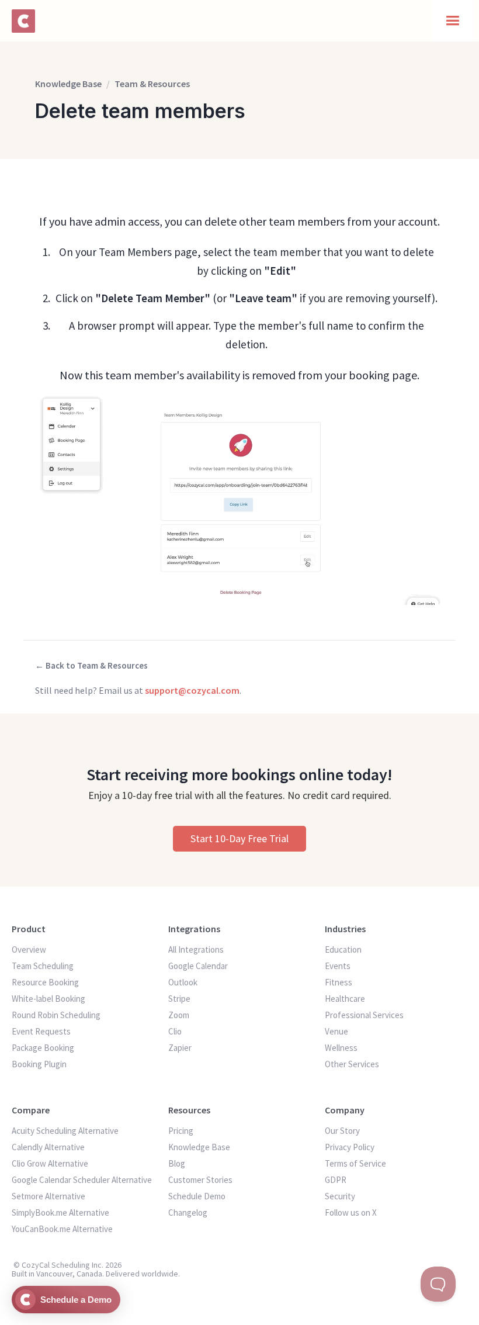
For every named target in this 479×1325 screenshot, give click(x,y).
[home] (24, 21)
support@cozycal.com (192, 690)
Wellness (341, 1047)
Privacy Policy (349, 1147)
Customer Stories (200, 1179)
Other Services (352, 1064)
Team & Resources (152, 83)
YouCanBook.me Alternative (62, 1228)
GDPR (335, 1179)
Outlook (182, 982)
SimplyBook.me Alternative (60, 1212)
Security (340, 1196)
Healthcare (345, 998)
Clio (175, 1031)
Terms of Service (355, 1163)
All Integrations (196, 949)
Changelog (187, 1212)
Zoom (178, 1014)
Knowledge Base (68, 83)
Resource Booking (45, 982)
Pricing (180, 1130)
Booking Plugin (39, 1064)
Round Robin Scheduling (56, 1014)
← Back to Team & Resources (91, 665)
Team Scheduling (43, 965)
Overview (29, 949)
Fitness (338, 982)
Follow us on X (351, 1212)
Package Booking (43, 1047)
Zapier (180, 1047)
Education (343, 949)
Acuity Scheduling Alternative (65, 1130)
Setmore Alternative (48, 1196)
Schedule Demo (196, 1196)
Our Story (342, 1130)
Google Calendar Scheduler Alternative (82, 1179)
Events (337, 965)
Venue (336, 1031)
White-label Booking (48, 998)
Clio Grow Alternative (50, 1163)
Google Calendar (198, 965)
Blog (176, 1163)
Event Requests (41, 1031)
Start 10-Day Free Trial (239, 838)
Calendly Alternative (48, 1147)
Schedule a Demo (76, 1300)
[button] (452, 20)
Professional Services (364, 1014)
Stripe (179, 998)
